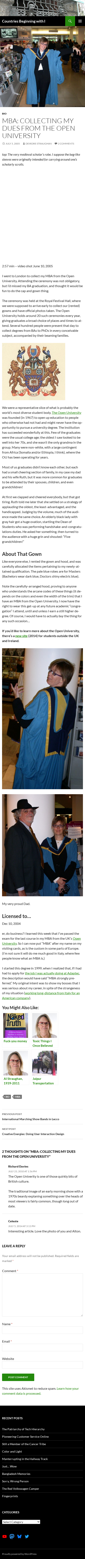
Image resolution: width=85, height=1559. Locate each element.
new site (21, 636)
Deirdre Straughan (39, 143)
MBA (17, 1096)
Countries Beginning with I (23, 21)
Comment (10, 1271)
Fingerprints (10, 1496)
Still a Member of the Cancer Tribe (24, 1444)
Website (8, 1359)
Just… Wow (9, 1466)
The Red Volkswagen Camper (20, 1488)
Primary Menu (80, 21)
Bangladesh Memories (16, 1473)
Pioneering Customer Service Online (25, 1436)
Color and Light (12, 1451)
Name (7, 1324)
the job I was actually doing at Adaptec (52, 973)
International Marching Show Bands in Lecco (30, 1117)
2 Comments (66, 143)
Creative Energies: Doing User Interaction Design (33, 1131)
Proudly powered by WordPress (19, 1553)
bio (4, 113)
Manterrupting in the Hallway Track (25, 1459)
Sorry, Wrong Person (15, 1481)
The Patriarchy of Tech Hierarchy (23, 1429)
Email (7, 1341)
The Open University (66, 412)
